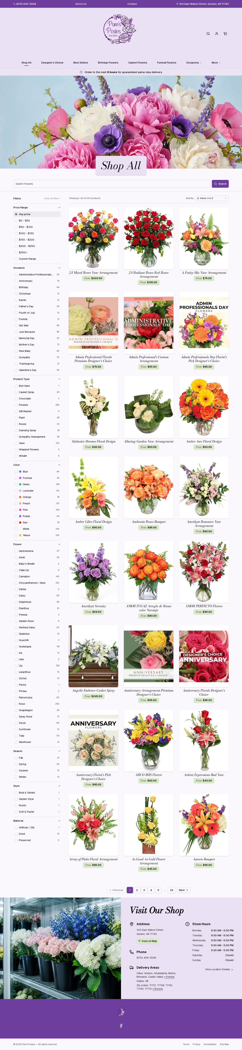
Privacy (196, 1044)
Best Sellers (80, 62)
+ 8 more (157, 988)
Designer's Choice (52, 62)
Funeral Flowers (166, 62)
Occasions (192, 62)
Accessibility (210, 1044)
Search (222, 183)
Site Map (224, 1044)
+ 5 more (169, 976)
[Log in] (216, 33)
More (215, 62)
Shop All (26, 62)
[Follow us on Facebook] (121, 1026)
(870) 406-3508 (26, 3)
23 (171, 890)
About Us (80, 3)
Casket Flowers (137, 62)
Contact (132, 3)
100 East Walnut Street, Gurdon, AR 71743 (204, 3)
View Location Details (217, 969)
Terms (186, 1044)
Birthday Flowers (108, 62)
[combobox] (212, 198)
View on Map (149, 941)
